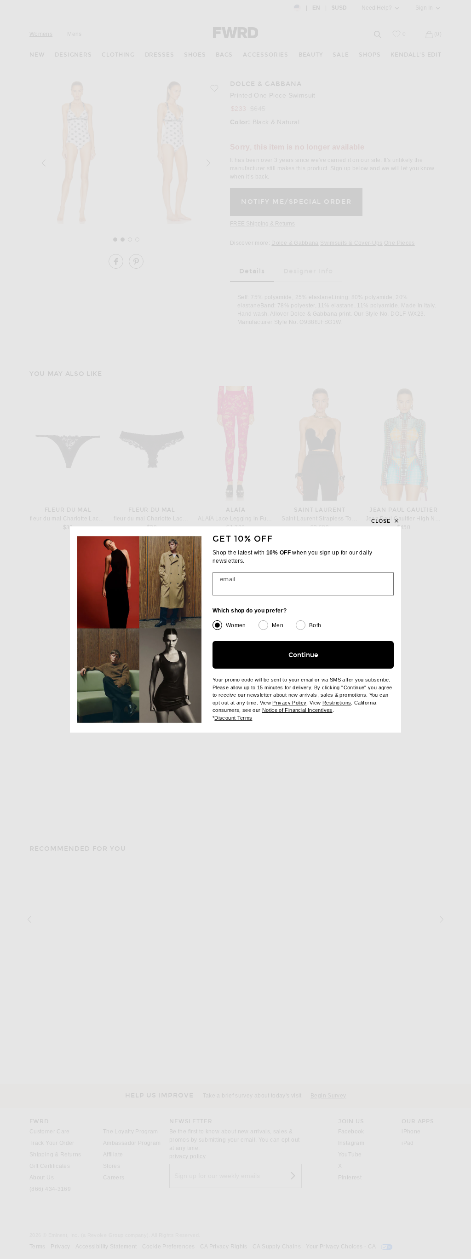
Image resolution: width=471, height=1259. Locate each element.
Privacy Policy (289, 702)
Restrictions (336, 702)
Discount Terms (233, 718)
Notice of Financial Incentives (297, 710)
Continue (303, 655)
